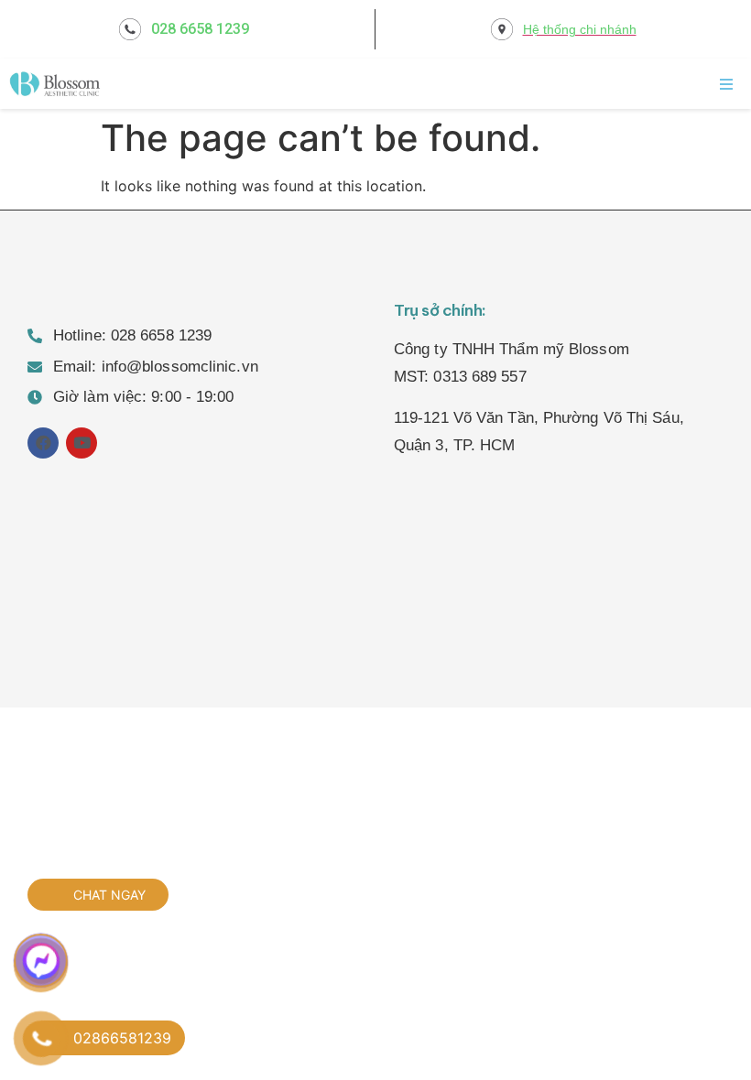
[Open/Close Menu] (726, 84)
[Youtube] (81, 443)
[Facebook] (43, 443)
